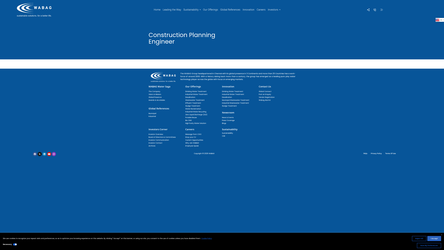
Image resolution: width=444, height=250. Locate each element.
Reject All (419, 238)
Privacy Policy (376, 153)
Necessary (7, 244)
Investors (273, 9)
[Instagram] (54, 154)
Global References (230, 9)
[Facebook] (35, 154)
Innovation (248, 9)
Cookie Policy (206, 238)
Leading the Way (172, 9)
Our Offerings (210, 9)
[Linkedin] (44, 154)
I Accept (434, 238)
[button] (192, 9)
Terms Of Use (390, 153)
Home (157, 9)
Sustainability (191, 9)
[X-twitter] (40, 154)
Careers (261, 9)
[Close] (441, 234)
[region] (222, 241)
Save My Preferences (429, 245)
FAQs (365, 153)
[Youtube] (49, 154)
